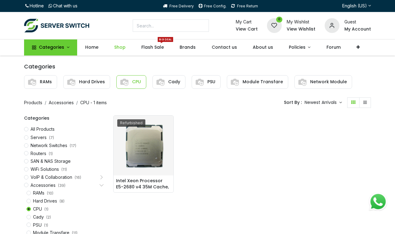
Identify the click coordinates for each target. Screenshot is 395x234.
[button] (358, 47)
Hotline (37, 5)
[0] (274, 25)
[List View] (365, 102)
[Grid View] (353, 102)
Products (33, 102)
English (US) (354, 5)
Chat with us (65, 5)
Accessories (61, 102)
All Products (43, 129)
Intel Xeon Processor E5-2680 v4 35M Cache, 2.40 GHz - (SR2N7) (142, 183)
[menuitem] (91, 47)
